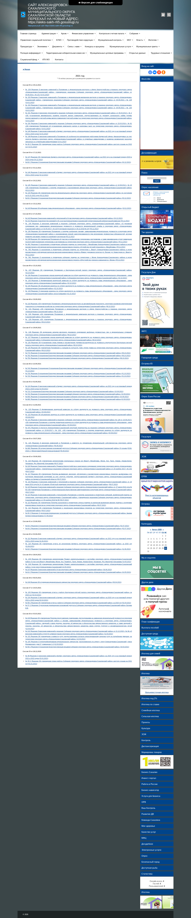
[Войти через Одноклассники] (163, 72)
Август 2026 (157, 530)
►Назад (26, 69)
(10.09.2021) (43, 389)
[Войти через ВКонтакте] (155, 72)
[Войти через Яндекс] (159, 72)
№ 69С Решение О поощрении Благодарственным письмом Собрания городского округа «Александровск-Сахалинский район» (72, 397)
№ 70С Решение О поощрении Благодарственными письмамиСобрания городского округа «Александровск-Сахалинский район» (73, 394)
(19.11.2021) (126, 208)
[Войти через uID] (150, 72)
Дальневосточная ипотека (157, 692)
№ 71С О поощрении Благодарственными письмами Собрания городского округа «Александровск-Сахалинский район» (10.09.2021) (74, 391)
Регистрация (163, 15)
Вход (169, 15)
